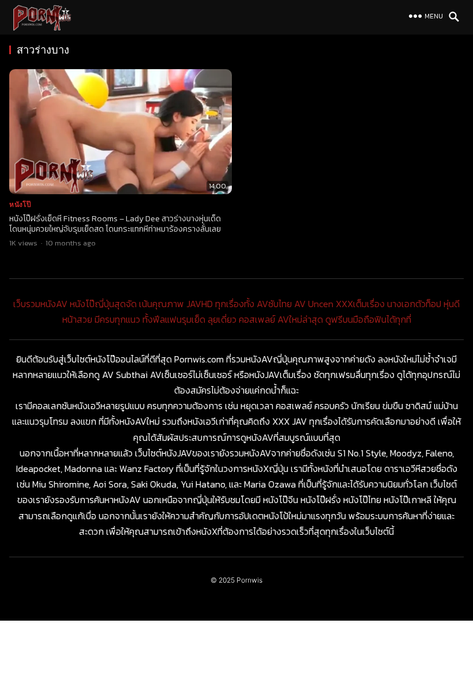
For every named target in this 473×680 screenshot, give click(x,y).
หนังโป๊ (20, 204)
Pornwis (249, 580)
